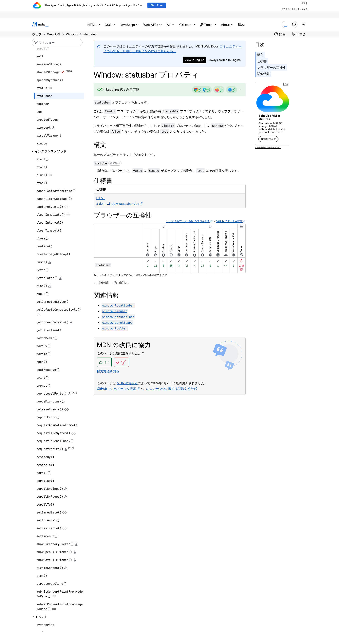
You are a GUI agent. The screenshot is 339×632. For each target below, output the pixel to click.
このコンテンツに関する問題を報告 (168, 389)
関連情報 (263, 74)
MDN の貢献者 (127, 383)
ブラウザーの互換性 (271, 67)
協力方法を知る (108, 371)
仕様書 (262, 61)
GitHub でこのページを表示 (116, 389)
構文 (260, 55)
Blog (241, 25)
